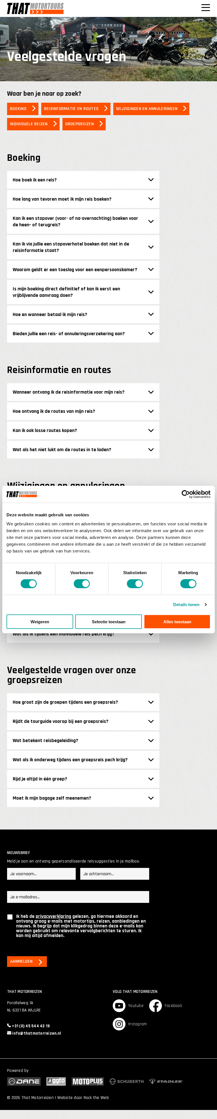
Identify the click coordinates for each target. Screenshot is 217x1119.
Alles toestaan (177, 621)
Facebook (173, 1005)
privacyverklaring (53, 916)
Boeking (18, 109)
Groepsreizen (79, 124)
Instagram (137, 1024)
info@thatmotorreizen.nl (36, 1033)
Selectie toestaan (108, 621)
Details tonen (186, 604)
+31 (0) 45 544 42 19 (30, 1026)
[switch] (82, 583)
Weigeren (40, 621)
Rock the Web (96, 1097)
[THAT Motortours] (35, 8)
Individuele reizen (29, 124)
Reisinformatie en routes (71, 109)
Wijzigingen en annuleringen (146, 109)
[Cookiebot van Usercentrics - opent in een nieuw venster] (186, 494)
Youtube (136, 1005)
